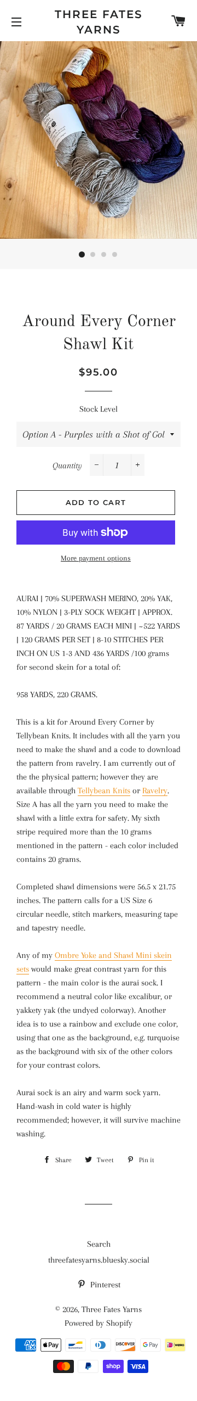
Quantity (67, 465)
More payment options (96, 558)
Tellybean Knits (104, 790)
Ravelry (154, 790)
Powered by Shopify (98, 1323)
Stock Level (98, 409)
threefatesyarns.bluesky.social (98, 1260)
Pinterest (104, 1285)
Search (99, 1244)
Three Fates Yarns (99, 22)
